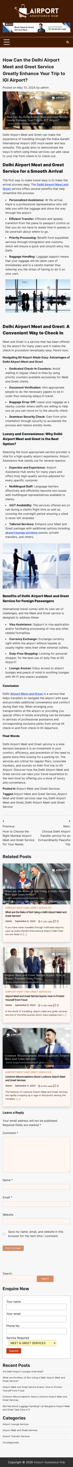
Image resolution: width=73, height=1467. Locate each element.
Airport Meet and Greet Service (35, 794)
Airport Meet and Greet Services (38, 788)
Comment (10, 1133)
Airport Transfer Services (16, 1436)
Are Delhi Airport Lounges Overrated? (23, 1371)
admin (45, 87)
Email (7, 1197)
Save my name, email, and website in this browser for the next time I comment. (35, 1234)
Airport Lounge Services (16, 1424)
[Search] (67, 42)
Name (8, 1180)
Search (7, 1273)
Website (8, 1214)
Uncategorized (11, 1442)
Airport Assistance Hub (49, 1462)
